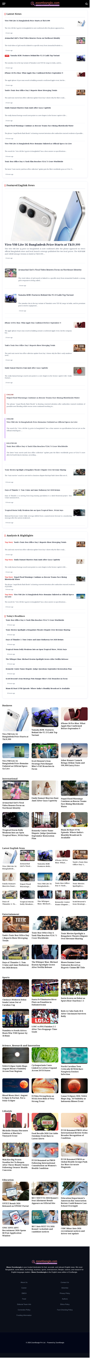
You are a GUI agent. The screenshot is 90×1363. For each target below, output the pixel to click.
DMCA (24, 1293)
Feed (24, 1299)
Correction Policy (24, 1310)
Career (24, 1288)
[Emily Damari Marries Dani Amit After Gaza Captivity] (80, 563)
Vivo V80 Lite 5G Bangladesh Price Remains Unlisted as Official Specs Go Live (38, 143)
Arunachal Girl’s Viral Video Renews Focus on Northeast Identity (32, 38)
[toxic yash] (80, 94)
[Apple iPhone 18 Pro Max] (80, 76)
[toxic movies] (79, 475)
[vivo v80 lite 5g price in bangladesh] (80, 598)
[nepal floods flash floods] (80, 581)
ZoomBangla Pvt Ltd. (38, 1342)
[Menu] (3, 3)
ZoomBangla (60, 1342)
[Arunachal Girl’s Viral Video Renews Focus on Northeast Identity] (80, 43)
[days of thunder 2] (79, 495)
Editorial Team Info (24, 1304)
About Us (24, 1282)
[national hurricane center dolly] (79, 515)
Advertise (64, 1288)
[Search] (86, 3)
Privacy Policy (65, 1293)
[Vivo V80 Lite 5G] (45, 216)
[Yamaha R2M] (80, 61)
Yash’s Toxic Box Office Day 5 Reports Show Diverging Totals (31, 90)
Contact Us (65, 1282)
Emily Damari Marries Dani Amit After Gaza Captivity (28, 108)
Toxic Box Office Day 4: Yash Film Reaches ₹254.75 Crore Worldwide (34, 161)
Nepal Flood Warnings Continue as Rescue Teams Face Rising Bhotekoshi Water (39, 126)
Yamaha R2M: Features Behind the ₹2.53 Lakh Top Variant (35, 55)
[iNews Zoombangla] (45, 3)
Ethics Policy (64, 1304)
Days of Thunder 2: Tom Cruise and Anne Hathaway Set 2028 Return (32, 490)
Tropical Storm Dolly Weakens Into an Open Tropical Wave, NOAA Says (34, 510)
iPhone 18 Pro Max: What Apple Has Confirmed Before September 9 (34, 73)
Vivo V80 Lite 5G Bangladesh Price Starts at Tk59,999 (27, 21)
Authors (65, 1299)
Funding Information (24, 1315)
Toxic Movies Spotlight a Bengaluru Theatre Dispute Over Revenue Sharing (35, 470)
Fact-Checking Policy (65, 1310)
